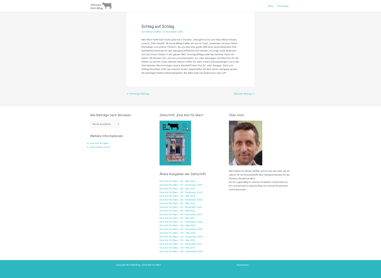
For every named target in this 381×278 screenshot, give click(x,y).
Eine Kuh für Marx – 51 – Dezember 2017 (181, 244)
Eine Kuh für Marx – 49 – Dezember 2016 (181, 251)
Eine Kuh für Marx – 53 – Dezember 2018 (181, 236)
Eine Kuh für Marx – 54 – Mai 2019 (177, 232)
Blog (270, 5)
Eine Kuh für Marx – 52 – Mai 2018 (177, 240)
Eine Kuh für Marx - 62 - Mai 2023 (177, 203)
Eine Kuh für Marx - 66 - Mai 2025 (177, 188)
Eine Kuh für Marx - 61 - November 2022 (181, 207)
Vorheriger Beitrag (138, 93)
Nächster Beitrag (244, 93)
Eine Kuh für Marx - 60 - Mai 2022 (177, 210)
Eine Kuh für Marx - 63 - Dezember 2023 (181, 199)
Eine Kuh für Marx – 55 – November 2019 (181, 229)
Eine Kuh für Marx (99, 143)
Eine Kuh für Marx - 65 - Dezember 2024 (181, 192)
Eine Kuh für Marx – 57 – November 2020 (181, 221)
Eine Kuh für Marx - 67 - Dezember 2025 (181, 184)
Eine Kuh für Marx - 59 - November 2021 (181, 214)
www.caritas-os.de (100, 147)
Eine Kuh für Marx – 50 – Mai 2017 (177, 247)
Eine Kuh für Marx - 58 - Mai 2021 (177, 218)
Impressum (243, 264)
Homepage (283, 5)
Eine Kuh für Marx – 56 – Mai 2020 (177, 225)
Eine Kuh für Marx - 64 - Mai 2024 (177, 195)
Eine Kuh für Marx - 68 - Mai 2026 (177, 181)
